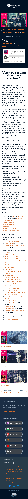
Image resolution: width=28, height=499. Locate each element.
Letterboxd (6, 227)
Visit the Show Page (10, 411)
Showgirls (5, 366)
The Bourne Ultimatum (12, 290)
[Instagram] (14, 486)
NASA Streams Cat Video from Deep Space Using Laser (12, 230)
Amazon (20, 216)
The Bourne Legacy (11, 300)
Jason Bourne (9, 308)
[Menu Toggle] (14, 8)
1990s (23, 32)
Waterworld (6, 346)
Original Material (8, 224)
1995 (17, 32)
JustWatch (19, 218)
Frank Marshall (8, 32)
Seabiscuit (8, 286)
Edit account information (14, 469)
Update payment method (14, 471)
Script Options (7, 220)
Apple (14, 216)
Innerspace (8, 269)
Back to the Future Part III (13, 279)
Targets (7, 252)
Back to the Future (10, 267)
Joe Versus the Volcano (12, 277)
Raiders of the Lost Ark (12, 257)
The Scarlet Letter (8, 385)
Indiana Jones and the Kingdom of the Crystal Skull (15, 293)
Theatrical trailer (8, 222)
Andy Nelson (13, 45)
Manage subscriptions (12, 473)
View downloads (11, 476)
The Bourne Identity (11, 284)
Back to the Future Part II (12, 275)
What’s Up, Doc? (10, 255)
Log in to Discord (11, 482)
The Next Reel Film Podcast (11, 36)
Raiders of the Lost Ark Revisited (15, 259)
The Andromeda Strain (12, 241)
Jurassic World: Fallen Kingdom (14, 245)
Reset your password (12, 467)
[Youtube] (18, 486)
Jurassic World (9, 243)
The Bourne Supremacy (12, 288)
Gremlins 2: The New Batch (13, 282)
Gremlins (7, 265)
